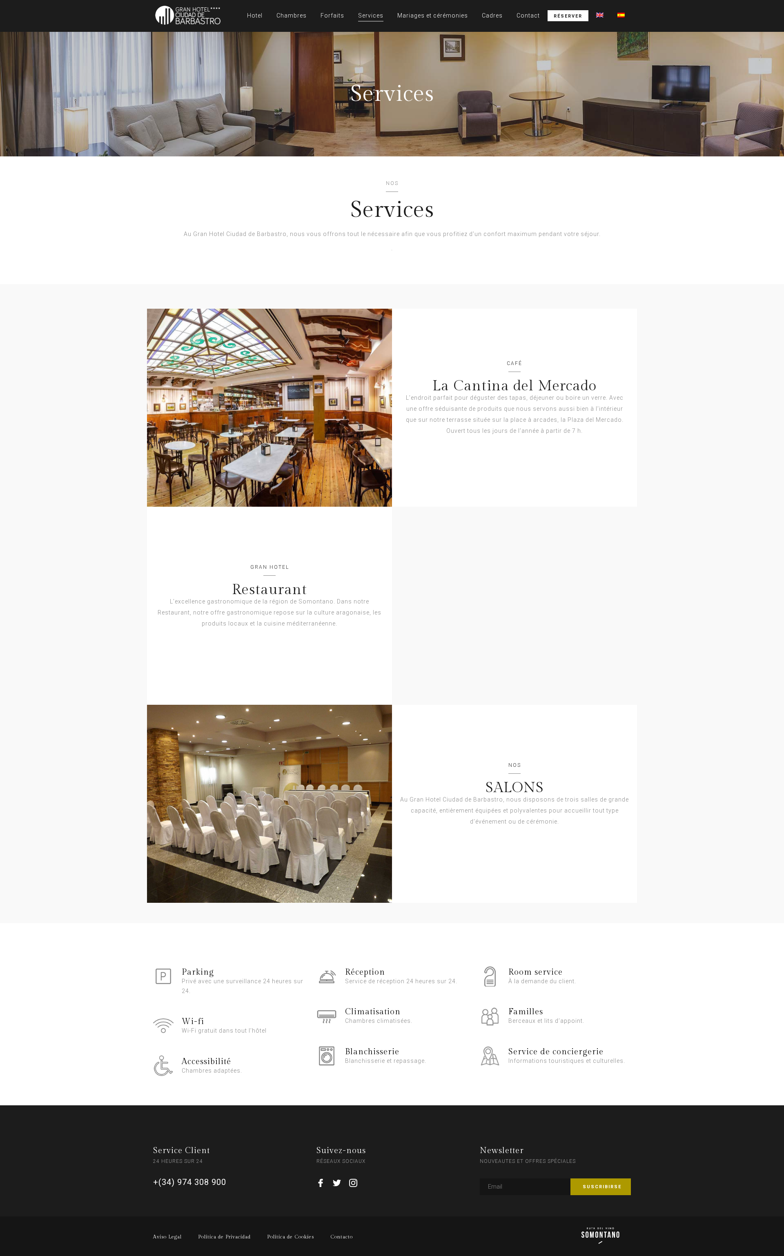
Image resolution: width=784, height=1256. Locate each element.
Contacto (341, 1237)
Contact (528, 15)
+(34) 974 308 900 (189, 1182)
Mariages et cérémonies (432, 15)
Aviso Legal (167, 1237)
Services (370, 15)
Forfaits (332, 15)
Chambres (291, 15)
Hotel (255, 15)
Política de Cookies (290, 1237)
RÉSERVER (568, 16)
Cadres (492, 15)
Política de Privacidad (224, 1237)
